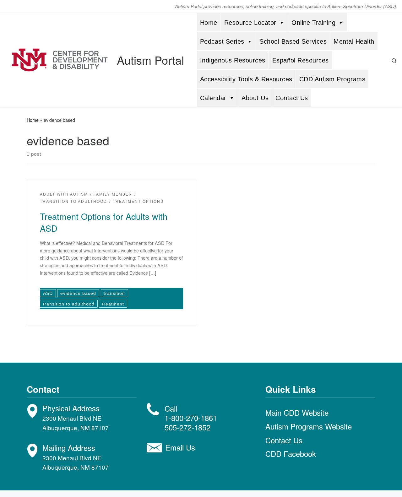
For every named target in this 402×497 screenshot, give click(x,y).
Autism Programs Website (308, 426)
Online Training (313, 22)
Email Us (180, 447)
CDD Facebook (290, 453)
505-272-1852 (187, 427)
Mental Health (354, 41)
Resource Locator (250, 22)
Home (208, 22)
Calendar (213, 98)
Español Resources (300, 60)
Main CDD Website (297, 412)
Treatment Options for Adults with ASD (103, 222)
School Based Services (293, 41)
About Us (255, 98)
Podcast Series (222, 41)
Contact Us (291, 98)
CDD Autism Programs (332, 79)
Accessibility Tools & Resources (246, 79)
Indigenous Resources (232, 60)
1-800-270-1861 (191, 417)
